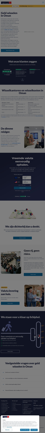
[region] (20, 423)
